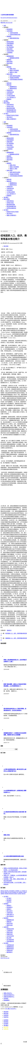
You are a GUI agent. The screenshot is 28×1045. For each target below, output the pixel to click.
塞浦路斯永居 (10, 920)
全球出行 (25, 892)
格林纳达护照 (10, 928)
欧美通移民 (7, 1000)
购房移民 (6, 918)
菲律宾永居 (10, 90)
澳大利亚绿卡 (10, 916)
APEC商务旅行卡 (11, 97)
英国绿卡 (9, 909)
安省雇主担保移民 (14, 77)
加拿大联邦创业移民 (15, 76)
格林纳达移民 (10, 41)
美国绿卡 (9, 905)
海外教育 (15, 893)
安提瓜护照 (10, 932)
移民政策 (7, 893)
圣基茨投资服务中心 (9, 996)
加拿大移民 (10, 74)
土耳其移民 (10, 52)
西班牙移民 (10, 63)
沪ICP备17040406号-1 (10, 1008)
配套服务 (9, 99)
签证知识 (24, 890)
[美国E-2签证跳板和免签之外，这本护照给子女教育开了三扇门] (15, 656)
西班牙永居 (10, 923)
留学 (11, 892)
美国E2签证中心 (8, 993)
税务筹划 (21, 892)
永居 (10, 890)
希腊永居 (9, 921)
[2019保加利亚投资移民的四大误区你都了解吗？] (15, 808)
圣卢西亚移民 (10, 47)
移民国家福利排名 (11, 110)
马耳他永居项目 (14, 32)
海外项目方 (10, 117)
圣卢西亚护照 (10, 939)
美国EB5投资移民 (14, 70)
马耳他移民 (10, 31)
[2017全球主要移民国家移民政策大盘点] (15, 853)
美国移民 (9, 67)
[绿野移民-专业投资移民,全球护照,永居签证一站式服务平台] (14, 223)
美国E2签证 (13, 68)
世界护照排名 (10, 104)
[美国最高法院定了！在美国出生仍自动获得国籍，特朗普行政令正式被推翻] (15, 729)
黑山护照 (9, 937)
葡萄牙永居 (10, 925)
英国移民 (9, 36)
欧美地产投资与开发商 (13, 115)
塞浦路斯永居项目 (14, 58)
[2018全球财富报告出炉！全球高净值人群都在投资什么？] (15, 787)
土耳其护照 (10, 930)
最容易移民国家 (11, 108)
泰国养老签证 (13, 88)
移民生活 (2, 890)
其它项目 (6, 246)
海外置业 (6, 101)
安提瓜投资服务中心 (9, 995)
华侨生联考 (10, 93)
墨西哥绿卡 (10, 952)
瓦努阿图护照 (10, 941)
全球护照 (6, 927)
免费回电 (6, 1029)
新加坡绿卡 (10, 907)
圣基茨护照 (10, 934)
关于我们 (6, 113)
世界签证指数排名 (11, 111)
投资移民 (17, 890)
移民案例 (9, 900)
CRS (20, 890)
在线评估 (9, 902)
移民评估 (6, 1027)
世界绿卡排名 (10, 106)
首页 (5, 25)
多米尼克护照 (10, 936)
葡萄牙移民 (10, 61)
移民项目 (6, 1013)
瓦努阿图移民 (10, 43)
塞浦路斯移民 (10, 56)
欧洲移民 (14, 892)
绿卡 (17, 892)
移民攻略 (11, 893)
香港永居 (9, 83)
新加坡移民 (10, 29)
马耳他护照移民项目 (15, 34)
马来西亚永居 (10, 92)
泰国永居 (9, 85)
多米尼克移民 (10, 50)
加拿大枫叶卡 (10, 914)
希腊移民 (9, 59)
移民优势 (23, 893)
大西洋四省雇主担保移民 (16, 79)
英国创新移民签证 (14, 38)
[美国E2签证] (15, 831)
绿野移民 (2, 893)
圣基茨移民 (10, 45)
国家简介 (9, 630)
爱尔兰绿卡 (10, 911)
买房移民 (19, 893)
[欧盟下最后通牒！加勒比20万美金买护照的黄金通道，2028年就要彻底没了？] (15, 680)
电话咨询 (6, 1011)
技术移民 (6, 1023)
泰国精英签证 (13, 86)
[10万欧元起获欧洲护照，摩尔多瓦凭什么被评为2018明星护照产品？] (15, 766)
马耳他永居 (10, 912)
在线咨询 (6, 1015)
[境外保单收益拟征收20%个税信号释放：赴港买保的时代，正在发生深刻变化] (15, 705)
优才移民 (6, 943)
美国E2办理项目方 (11, 119)
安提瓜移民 (10, 49)
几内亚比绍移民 (11, 95)
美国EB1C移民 (13, 72)
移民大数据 (7, 102)
